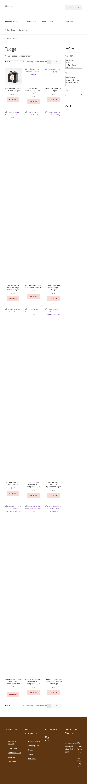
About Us (11, 757)
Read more (13, 298)
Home (9, 38)
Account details (34, 741)
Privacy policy (13, 748)
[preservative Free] (72, 80)
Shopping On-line (11, 21)
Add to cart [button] (13, 99)
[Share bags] (73, 60)
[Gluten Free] (72, 77)
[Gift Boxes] (73, 67)
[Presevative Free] (72, 82)
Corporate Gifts (31, 21)
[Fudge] (73, 62)
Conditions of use (14, 752)
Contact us (23, 30)
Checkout (31, 750)
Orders (30, 754)
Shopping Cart (33, 745)
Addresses (32, 759)
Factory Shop (10, 30)
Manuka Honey (47, 21)
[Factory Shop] (73, 65)
